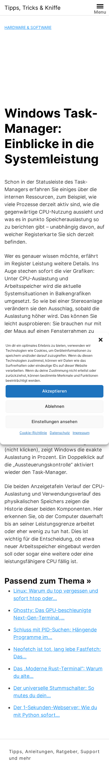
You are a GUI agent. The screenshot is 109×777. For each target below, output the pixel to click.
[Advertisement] (54, 68)
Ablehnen (54, 406)
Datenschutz (60, 433)
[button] (100, 340)
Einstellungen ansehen (54, 421)
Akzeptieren (54, 391)
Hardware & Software (27, 27)
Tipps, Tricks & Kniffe (32, 8)
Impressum (81, 433)
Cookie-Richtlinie (33, 433)
